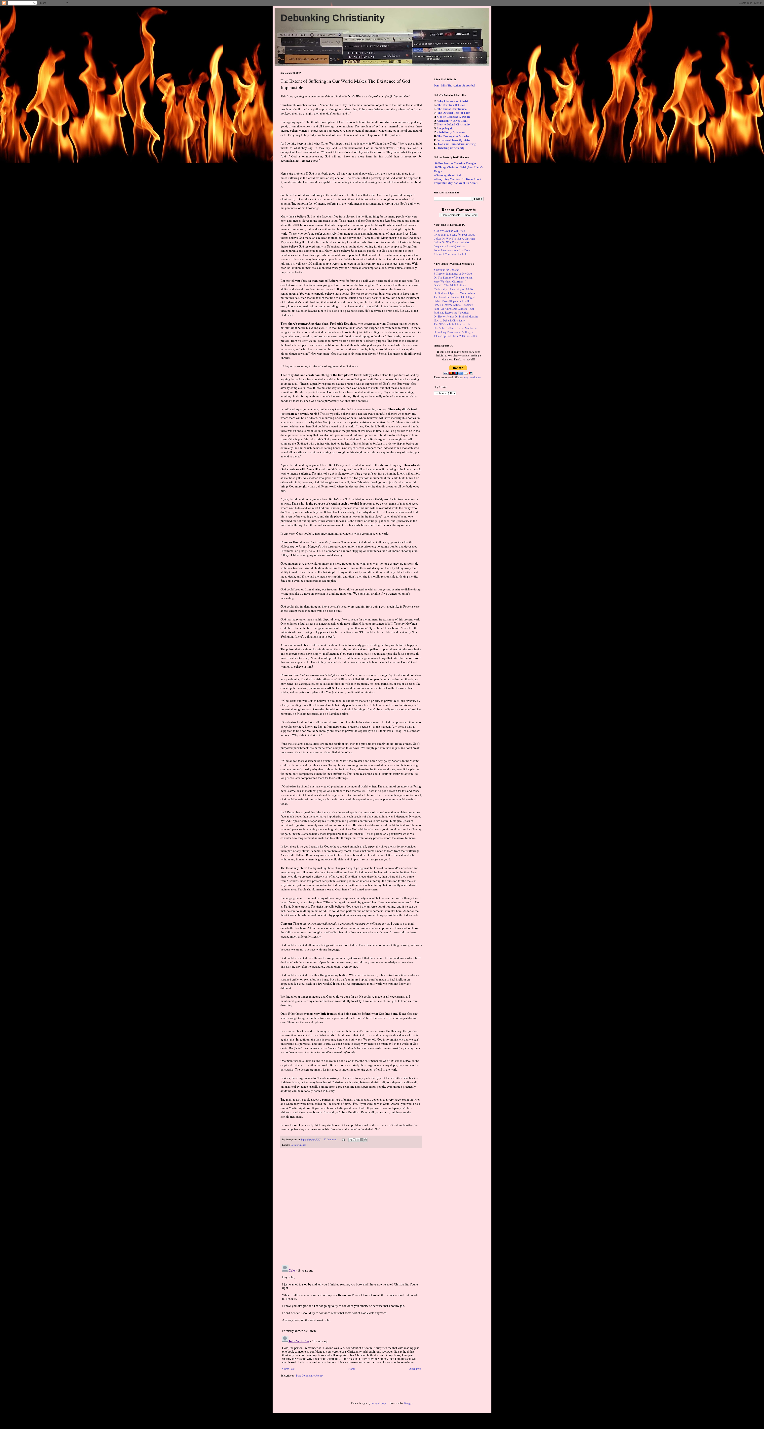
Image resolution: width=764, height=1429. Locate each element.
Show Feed (470, 215)
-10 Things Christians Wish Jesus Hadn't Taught (458, 169)
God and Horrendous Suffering (457, 144)
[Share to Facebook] (362, 1140)
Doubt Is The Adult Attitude (450, 285)
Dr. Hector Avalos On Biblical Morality (456, 316)
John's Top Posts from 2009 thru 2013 (455, 336)
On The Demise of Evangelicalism (453, 277)
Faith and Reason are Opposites (451, 312)
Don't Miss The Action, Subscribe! (454, 85)
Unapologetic (445, 128)
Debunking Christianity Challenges (453, 332)
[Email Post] (343, 1139)
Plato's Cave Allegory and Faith (452, 301)
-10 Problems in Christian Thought (455, 163)
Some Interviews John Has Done (452, 250)
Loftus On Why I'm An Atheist (451, 242)
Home (351, 1369)
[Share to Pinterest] (365, 1140)
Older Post (415, 1369)
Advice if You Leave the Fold (450, 254)
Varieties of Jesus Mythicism (454, 140)
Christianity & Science (451, 132)
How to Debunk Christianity (450, 320)
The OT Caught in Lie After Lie (452, 324)
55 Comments (331, 1139)
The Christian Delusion (451, 105)
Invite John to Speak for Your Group (454, 234)
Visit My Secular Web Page (449, 231)
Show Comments (450, 215)
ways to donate (472, 377)
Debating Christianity (451, 148)
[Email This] (350, 1140)
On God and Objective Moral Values (454, 293)
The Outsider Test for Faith (453, 113)
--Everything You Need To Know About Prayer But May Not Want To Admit (457, 181)
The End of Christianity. (452, 109)
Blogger (408, 1403)
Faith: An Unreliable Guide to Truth (454, 309)
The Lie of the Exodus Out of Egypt (454, 297)
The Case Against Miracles (453, 136)
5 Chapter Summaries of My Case (453, 273)
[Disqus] (351, 1206)
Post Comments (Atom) (309, 1375)
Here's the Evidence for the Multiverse (455, 328)
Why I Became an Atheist (452, 101)
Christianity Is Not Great (452, 120)
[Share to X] (358, 1140)
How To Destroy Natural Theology (453, 305)
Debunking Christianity (333, 18)
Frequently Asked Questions (449, 246)
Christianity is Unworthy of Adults (453, 289)
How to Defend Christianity (454, 124)
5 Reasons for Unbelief (446, 270)
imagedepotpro (379, 1403)
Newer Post (288, 1369)
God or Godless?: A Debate (453, 117)
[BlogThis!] (354, 1140)
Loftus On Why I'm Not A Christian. (455, 238)
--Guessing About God (447, 175)
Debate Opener (298, 1145)
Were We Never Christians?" (450, 281)
